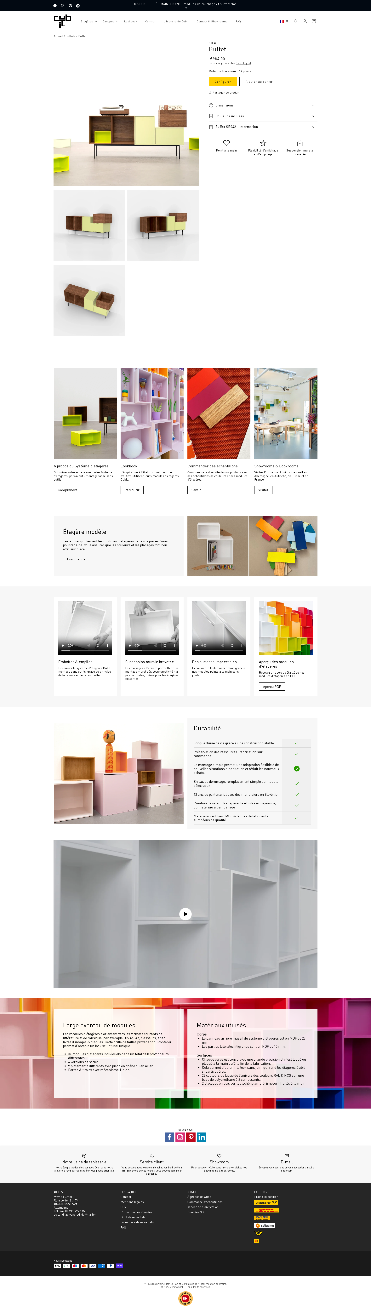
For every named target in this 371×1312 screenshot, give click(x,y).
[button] (87, 21)
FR (287, 21)
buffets (71, 36)
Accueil (58, 36)
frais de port (243, 62)
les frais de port (190, 1283)
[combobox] (284, 21)
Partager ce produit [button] (226, 92)
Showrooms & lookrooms (219, 1170)
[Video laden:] (185, 914)
